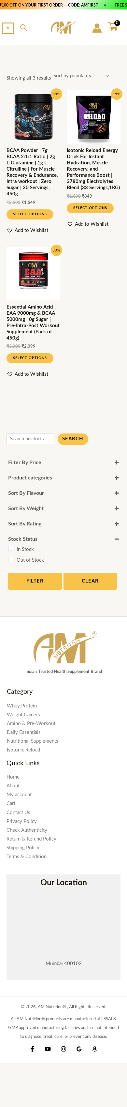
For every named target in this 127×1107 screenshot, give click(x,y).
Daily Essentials (24, 732)
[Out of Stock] (10, 559)
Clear (90, 581)
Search (72, 438)
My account (19, 794)
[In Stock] (10, 548)
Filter (35, 581)
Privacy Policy (22, 821)
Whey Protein (22, 706)
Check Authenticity (27, 830)
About (13, 785)
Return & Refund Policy (31, 839)
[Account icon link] (97, 28)
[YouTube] (48, 1049)
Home (13, 777)
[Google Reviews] (79, 1049)
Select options (30, 214)
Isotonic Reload (23, 750)
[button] (24, 28)
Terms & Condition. (27, 856)
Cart (11, 803)
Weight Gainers (23, 714)
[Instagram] (63, 1049)
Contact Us (18, 812)
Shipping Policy (23, 847)
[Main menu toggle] (8, 28)
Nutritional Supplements (32, 741)
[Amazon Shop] (95, 1049)
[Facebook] (32, 1049)
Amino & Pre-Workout (31, 723)
